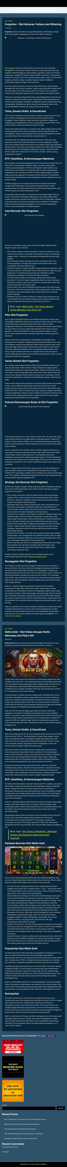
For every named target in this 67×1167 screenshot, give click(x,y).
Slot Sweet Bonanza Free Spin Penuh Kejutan (20, 1129)
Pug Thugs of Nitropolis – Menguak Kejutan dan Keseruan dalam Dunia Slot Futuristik (33, 834)
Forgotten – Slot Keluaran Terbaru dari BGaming (33, 24)
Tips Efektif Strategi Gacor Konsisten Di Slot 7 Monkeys (23, 1134)
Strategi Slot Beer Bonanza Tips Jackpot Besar (20, 1138)
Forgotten (11, 68)
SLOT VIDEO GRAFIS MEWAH (36, 1164)
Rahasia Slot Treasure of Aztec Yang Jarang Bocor (22, 1124)
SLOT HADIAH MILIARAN (13, 319)
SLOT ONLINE (8, 21)
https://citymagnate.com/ (38, 557)
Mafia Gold (29, 711)
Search (4, 1105)
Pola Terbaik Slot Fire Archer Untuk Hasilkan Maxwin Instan (25, 1119)
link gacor (5, 1152)
